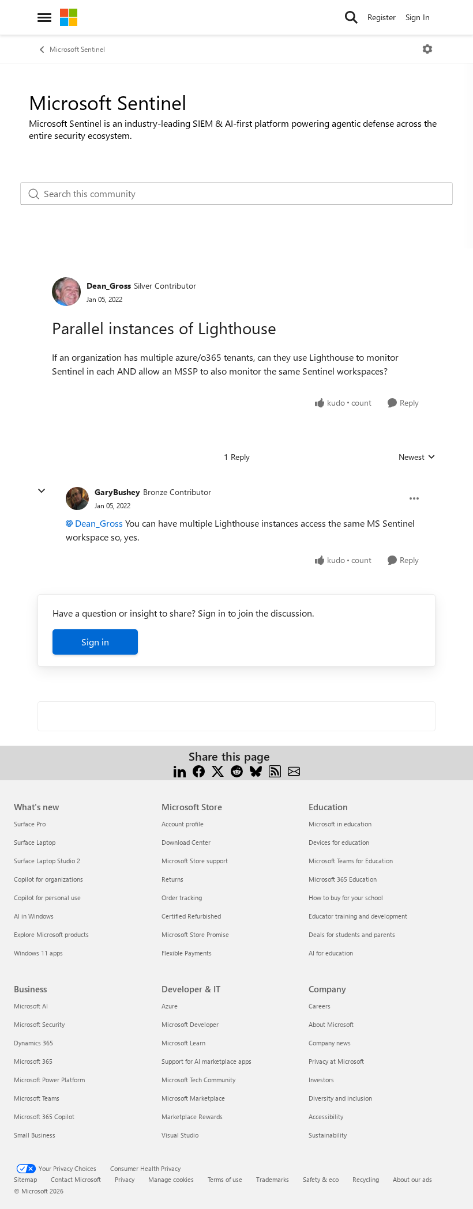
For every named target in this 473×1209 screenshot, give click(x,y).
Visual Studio (180, 1135)
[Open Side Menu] (44, 17)
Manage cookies (171, 1179)
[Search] (351, 17)
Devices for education (339, 842)
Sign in (95, 642)
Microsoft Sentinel (77, 49)
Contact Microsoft (76, 1179)
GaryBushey (117, 491)
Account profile (183, 823)
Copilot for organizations (48, 879)
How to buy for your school (346, 897)
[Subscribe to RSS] (275, 770)
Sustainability (328, 1135)
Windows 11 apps (38, 953)
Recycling (365, 1179)
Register (381, 17)
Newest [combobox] (417, 457)
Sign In (418, 17)
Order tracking (182, 897)
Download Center (186, 842)
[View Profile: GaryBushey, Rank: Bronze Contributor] (77, 498)
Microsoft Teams (36, 1098)
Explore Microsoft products (51, 934)
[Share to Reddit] (237, 770)
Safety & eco (321, 1179)
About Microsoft (331, 1024)
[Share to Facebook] (199, 770)
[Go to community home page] (68, 17)
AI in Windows (34, 916)
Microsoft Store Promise (195, 934)
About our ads (412, 1179)
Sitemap (25, 1179)
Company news (330, 1042)
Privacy (124, 1179)
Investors (321, 1079)
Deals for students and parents (352, 934)
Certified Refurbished (191, 916)
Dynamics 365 (33, 1042)
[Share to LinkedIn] (180, 770)
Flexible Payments (187, 953)
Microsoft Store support (195, 860)
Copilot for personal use (47, 897)
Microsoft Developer (190, 1024)
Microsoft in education (340, 823)
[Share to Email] (294, 770)
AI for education (331, 953)
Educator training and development (358, 916)
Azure (170, 1006)
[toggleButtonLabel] (427, 49)
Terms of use (225, 1179)
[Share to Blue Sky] (256, 770)
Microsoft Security (39, 1024)
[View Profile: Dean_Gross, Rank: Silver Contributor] (66, 291)
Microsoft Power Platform (49, 1079)
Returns (172, 879)
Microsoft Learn (183, 1042)
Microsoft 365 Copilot (44, 1116)
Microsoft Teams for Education (351, 860)
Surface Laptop (34, 842)
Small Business (34, 1135)
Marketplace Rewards (192, 1116)
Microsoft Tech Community (198, 1079)
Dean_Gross (109, 285)
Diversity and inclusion (340, 1098)
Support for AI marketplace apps (206, 1061)
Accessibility (326, 1116)
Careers (320, 1006)
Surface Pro (30, 823)
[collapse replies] (41, 491)
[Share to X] (218, 770)
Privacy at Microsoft (336, 1061)
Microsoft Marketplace (193, 1098)
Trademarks (272, 1179)
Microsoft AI (31, 1006)
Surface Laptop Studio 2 (47, 860)
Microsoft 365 (33, 1061)
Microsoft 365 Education (343, 879)
